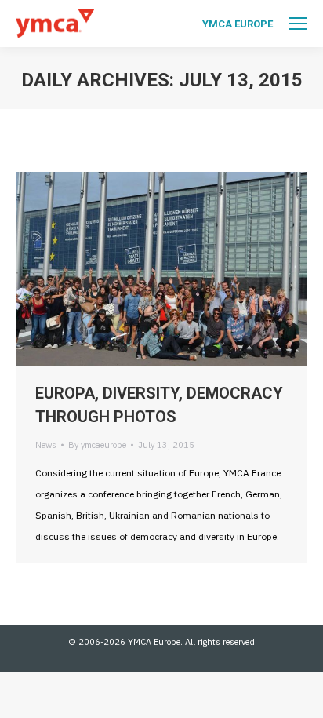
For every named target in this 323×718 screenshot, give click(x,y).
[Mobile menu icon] (298, 23)
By (97, 444)
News (45, 444)
